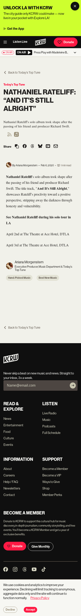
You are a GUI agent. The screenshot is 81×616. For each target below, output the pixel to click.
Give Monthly (41, 546)
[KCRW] (10, 362)
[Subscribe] (73, 385)
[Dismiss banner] (75, 6)
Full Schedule (51, 433)
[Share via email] (56, 146)
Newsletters (11, 488)
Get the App (15, 29)
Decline (10, 609)
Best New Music (48, 277)
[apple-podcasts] (16, 136)
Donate (69, 42)
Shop (45, 488)
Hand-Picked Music (19, 277)
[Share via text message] (48, 146)
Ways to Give (51, 482)
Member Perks (52, 495)
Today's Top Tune (14, 84)
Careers (9, 475)
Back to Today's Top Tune (24, 72)
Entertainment (13, 425)
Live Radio (49, 413)
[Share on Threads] (32, 146)
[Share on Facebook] (24, 146)
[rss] (9, 136)
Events (8, 444)
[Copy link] (17, 146)
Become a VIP (51, 475)
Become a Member (55, 469)
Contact (9, 495)
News (7, 418)
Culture (8, 438)
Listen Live (20, 42)
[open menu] (6, 42)
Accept (30, 609)
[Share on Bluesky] (40, 146)
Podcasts (48, 426)
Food (6, 431)
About (7, 469)
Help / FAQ (10, 482)
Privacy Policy (39, 598)
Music (46, 420)
